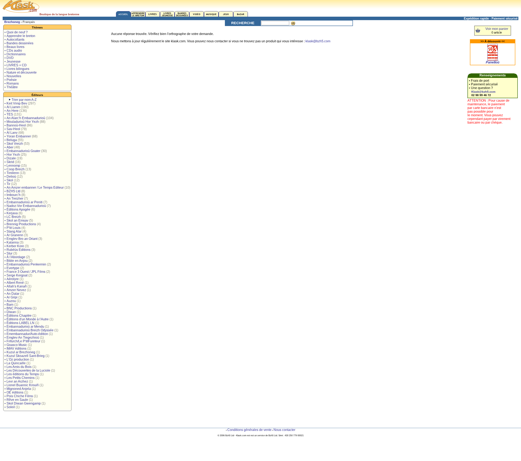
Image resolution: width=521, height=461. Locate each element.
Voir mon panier (496, 28)
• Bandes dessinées (18, 43)
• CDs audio (13, 50)
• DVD (9, 58)
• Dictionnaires (15, 54)
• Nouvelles (12, 76)
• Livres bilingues (16, 69)
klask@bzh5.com (317, 41)
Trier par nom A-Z (24, 99)
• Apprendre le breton (19, 36)
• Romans (11, 83)
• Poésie (10, 80)
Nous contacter (284, 430)
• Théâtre (11, 87)
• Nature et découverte (20, 72)
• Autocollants (14, 39)
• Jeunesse (12, 61)
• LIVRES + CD (15, 65)
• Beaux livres (14, 47)
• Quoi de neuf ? (16, 32)
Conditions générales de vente (249, 430)
